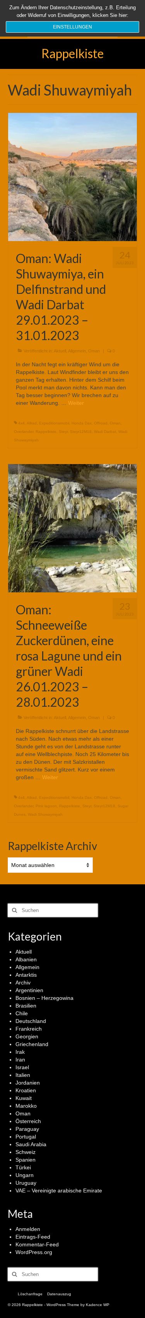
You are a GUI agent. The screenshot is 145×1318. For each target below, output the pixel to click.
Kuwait (23, 1098)
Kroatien (25, 1090)
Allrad (32, 423)
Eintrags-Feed (32, 1237)
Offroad (100, 423)
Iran (20, 1059)
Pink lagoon (46, 806)
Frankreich (28, 1029)
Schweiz (25, 1152)
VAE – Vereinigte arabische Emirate (58, 1190)
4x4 (21, 423)
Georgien (26, 1036)
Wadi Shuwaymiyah (45, 814)
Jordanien (27, 1083)
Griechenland (31, 1044)
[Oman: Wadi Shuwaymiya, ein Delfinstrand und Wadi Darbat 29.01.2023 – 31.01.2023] (72, 176)
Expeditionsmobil (54, 423)
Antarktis (26, 975)
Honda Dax (82, 423)
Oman (94, 351)
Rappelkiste (72, 53)
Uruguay (25, 1183)
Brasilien (25, 1006)
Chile (21, 1013)
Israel (22, 1067)
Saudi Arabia (30, 1144)
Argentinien (29, 990)
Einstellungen (72, 27)
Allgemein (77, 351)
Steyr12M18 (81, 431)
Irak (20, 1052)
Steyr (63, 431)
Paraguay (27, 1129)
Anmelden (27, 1229)
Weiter (76, 403)
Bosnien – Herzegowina (44, 998)
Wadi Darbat (105, 431)
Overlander (23, 431)
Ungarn (24, 1175)
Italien (22, 1075)
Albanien (26, 959)
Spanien (25, 1160)
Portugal (25, 1137)
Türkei (23, 1167)
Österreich (28, 1121)
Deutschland (30, 1021)
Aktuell (60, 351)
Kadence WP (97, 1305)
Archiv (23, 982)
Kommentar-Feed (37, 1244)
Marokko (26, 1106)
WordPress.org (33, 1252)
